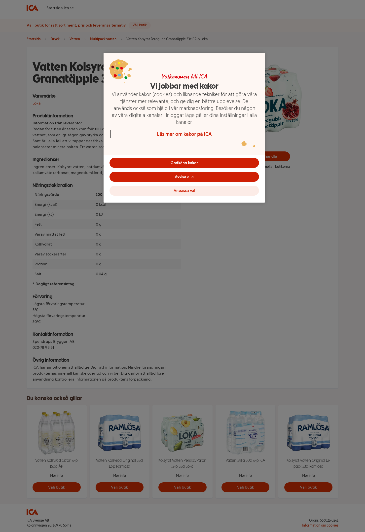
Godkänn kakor (184, 162)
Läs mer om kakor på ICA (184, 134)
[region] (184, 128)
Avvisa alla (184, 176)
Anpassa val (184, 190)
